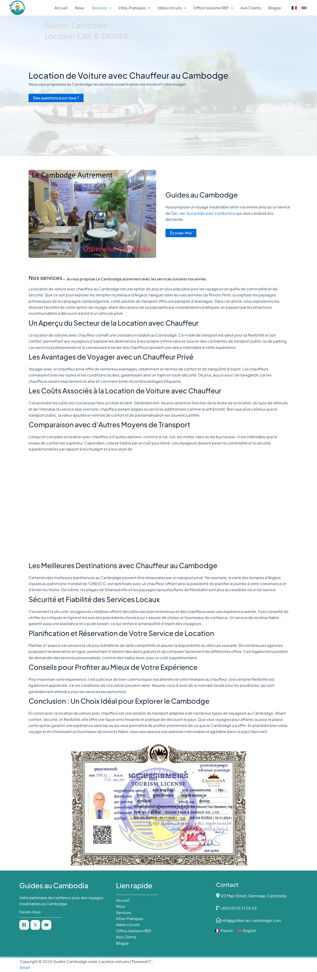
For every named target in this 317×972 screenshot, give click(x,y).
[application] (109, 7)
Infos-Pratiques (129, 918)
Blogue (122, 943)
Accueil (122, 900)
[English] (304, 7)
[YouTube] (46, 925)
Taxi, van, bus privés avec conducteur (203, 213)
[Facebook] (24, 925)
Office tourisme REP (133, 930)
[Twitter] (35, 925)
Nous (120, 906)
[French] (294, 7)
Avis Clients (126, 936)
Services (123, 912)
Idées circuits (128, 924)
